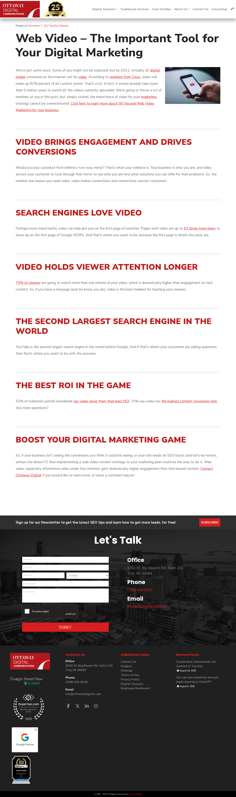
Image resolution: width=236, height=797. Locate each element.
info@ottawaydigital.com (147, 606)
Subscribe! (209, 522)
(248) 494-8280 (139, 590)
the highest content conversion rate (189, 401)
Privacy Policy (130, 679)
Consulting (219, 9)
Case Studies (161, 9)
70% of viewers (28, 282)
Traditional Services (134, 9)
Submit (65, 627)
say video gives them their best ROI (101, 401)
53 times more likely (200, 228)
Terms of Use (130, 675)
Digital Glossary (132, 684)
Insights (126, 666)
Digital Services (103, 9)
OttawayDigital (135, 794)
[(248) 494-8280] (232, 9)
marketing (149, 97)
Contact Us (201, 9)
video (82, 77)
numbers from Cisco (125, 77)
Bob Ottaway (60, 25)
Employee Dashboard (135, 688)
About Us (181, 9)
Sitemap (126, 671)
